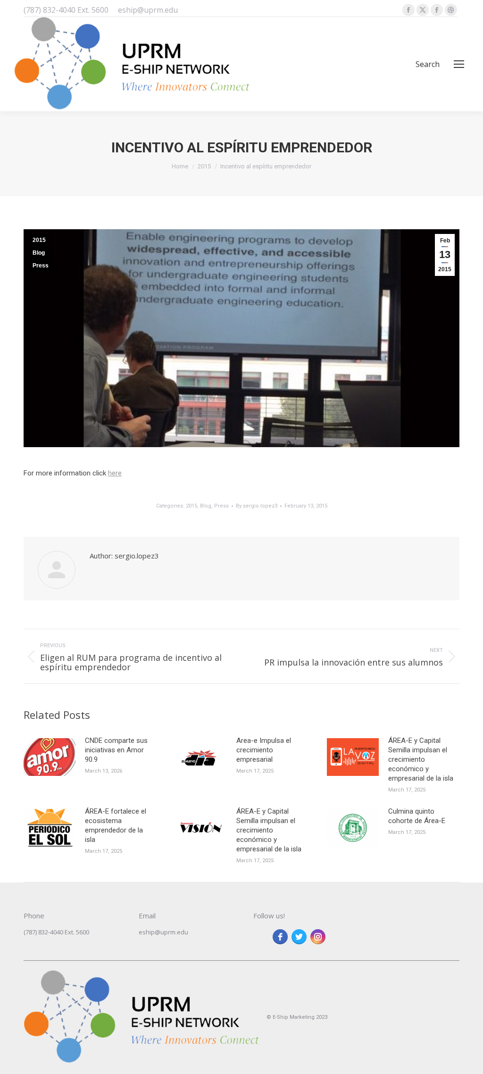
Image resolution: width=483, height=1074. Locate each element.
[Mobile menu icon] (459, 64)
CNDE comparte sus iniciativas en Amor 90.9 (116, 750)
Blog (39, 253)
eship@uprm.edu (163, 932)
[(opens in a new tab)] (49, 757)
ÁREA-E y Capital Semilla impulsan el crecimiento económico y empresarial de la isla (420, 759)
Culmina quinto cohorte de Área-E (416, 816)
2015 (39, 240)
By (256, 506)
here (115, 473)
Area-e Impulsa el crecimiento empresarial (263, 750)
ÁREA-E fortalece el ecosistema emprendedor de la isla (115, 825)
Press (41, 265)
